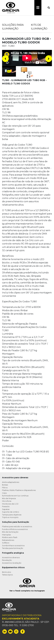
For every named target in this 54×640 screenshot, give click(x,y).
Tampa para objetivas (11, 515)
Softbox (5, 543)
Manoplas (6, 535)
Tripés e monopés (10, 517)
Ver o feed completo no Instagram (27, 591)
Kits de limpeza (9, 498)
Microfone (6, 501)
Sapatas (5, 509)
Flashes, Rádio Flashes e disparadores (19, 490)
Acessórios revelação (11, 563)
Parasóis (5, 506)
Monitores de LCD (10, 504)
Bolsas (5, 485)
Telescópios (7, 575)
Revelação (7, 560)
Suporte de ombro (10, 512)
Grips (4, 493)
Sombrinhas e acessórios (13, 545)
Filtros (4, 487)
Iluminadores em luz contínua (15, 495)
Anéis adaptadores (10, 482)
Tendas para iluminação (12, 548)
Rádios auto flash (9, 537)
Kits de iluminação (10, 532)
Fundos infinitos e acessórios (15, 529)
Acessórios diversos (11, 557)
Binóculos (6, 572)
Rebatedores (8, 540)
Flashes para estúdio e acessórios (17, 526)
